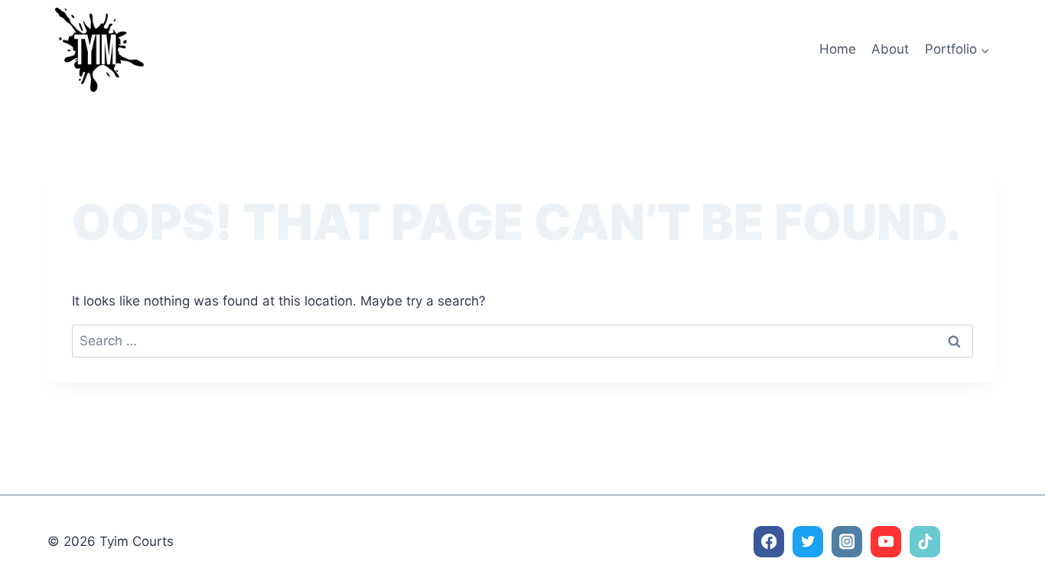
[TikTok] (925, 541)
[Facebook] (769, 541)
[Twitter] (808, 541)
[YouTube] (886, 541)
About (890, 49)
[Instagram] (847, 541)
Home (837, 49)
